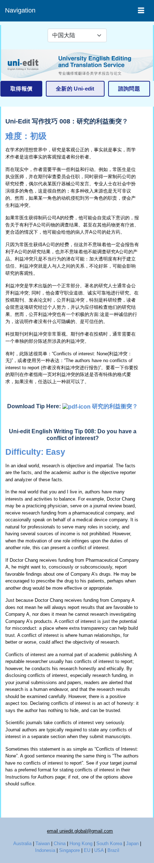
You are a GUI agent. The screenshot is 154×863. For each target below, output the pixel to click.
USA (99, 850)
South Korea (109, 843)
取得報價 (21, 89)
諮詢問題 (129, 89)
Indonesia (45, 850)
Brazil (113, 850)
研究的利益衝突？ (115, 406)
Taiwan (42, 843)
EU (87, 850)
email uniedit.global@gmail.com (80, 831)
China (60, 843)
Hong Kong (80, 843)
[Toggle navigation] (141, 10)
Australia (22, 843)
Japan (132, 843)
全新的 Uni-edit (75, 89)
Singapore (69, 850)
